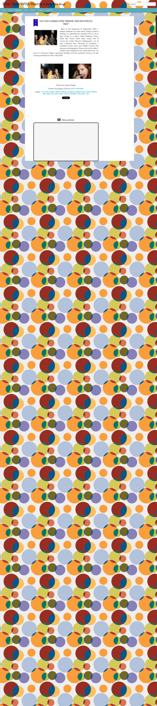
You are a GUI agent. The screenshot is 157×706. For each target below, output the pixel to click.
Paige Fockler (59, 94)
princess (66, 94)
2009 (42, 92)
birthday (52, 92)
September (73, 94)
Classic (3, 10)
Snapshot (40, 10)
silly (87, 94)
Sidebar (32, 10)
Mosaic (26, 10)
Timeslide (48, 10)
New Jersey (50, 94)
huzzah (88, 92)
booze (57, 92)
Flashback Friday (79, 92)
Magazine (18, 10)
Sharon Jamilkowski (77, 89)
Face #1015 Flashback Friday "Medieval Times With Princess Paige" (66, 22)
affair (47, 92)
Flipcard (10, 10)
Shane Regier (81, 94)
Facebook (63, 92)
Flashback (70, 92)
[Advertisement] (112, 58)
